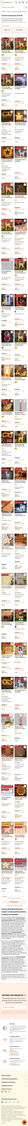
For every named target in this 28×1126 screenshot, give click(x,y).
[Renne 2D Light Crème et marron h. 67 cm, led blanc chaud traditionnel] (7, 225)
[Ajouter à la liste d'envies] (12, 39)
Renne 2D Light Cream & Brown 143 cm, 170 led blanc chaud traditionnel (7, 51)
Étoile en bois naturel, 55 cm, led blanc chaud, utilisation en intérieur (7, 547)
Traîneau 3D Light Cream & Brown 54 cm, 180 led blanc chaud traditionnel (7, 413)
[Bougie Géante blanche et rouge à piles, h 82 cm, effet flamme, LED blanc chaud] (20, 405)
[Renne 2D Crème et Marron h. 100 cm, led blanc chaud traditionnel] (7, 189)
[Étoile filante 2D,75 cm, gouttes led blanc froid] (20, 80)
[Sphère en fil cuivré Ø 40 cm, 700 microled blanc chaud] (20, 751)
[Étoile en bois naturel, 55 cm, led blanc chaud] (7, 540)
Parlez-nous (14, 1054)
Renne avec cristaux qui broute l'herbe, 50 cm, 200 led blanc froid (20, 514)
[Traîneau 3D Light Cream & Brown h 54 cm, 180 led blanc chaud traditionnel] (7, 405)
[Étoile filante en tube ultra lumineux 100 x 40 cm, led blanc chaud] (7, 116)
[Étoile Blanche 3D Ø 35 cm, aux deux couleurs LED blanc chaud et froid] (20, 116)
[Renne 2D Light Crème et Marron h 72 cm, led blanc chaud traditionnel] (20, 43)
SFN (19, 178)
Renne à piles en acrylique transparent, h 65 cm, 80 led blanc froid (7, 798)
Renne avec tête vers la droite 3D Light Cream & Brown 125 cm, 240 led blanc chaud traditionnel (7, 308)
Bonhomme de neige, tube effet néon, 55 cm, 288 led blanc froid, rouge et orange (7, 344)
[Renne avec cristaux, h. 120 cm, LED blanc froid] (7, 473)
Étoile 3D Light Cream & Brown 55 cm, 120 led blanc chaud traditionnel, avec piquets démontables (7, 835)
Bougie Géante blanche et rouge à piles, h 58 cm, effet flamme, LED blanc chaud (20, 727)
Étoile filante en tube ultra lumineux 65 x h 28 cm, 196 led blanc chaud (7, 691)
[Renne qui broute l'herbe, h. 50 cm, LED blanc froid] (20, 507)
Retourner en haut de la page (14, 905)
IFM (19, 638)
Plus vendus (19, 30)
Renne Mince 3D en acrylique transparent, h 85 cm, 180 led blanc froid (20, 160)
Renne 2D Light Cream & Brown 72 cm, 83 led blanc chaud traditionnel (20, 51)
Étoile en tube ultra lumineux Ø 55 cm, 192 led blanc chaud (20, 587)
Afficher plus (14, 902)
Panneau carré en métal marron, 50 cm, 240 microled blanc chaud (7, 514)
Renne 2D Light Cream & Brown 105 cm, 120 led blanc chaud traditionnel (7, 87)
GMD (19, 253)
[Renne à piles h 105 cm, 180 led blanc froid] (7, 264)
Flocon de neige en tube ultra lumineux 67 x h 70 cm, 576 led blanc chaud (7, 587)
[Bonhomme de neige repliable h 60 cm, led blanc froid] (20, 648)
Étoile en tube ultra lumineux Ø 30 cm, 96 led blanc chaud (7, 160)
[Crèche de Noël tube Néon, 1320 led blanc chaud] (20, 189)
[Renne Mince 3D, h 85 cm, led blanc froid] (20, 152)
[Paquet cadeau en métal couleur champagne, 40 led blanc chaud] (7, 648)
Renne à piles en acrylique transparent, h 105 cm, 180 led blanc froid (7, 272)
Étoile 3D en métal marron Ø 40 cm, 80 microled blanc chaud (20, 547)
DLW (6, 394)
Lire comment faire (14, 1064)
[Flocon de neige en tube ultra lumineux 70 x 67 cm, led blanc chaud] (7, 579)
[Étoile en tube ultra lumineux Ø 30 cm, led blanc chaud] (7, 152)
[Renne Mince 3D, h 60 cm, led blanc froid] (20, 683)
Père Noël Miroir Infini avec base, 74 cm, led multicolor (20, 623)
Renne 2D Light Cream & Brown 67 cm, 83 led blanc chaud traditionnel (7, 232)
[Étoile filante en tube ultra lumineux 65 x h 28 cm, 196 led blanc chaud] (7, 683)
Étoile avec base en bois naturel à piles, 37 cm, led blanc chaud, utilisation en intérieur (20, 481)
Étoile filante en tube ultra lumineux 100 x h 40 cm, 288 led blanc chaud (7, 123)
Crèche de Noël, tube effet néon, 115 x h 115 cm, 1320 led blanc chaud (20, 196)
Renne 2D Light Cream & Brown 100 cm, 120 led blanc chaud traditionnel (7, 196)
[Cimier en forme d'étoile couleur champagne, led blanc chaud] (7, 719)
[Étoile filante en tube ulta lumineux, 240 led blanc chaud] (7, 437)
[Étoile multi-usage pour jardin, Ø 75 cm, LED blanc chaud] (20, 225)
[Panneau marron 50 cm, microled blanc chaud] (7, 507)
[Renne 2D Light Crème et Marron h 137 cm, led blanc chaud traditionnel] (20, 264)
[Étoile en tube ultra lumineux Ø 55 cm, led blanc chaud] (20, 579)
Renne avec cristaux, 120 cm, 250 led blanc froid (7, 481)
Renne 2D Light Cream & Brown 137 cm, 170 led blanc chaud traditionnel (20, 272)
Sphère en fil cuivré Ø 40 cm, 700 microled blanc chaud (20, 759)
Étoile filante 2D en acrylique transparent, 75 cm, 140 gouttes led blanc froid (20, 87)
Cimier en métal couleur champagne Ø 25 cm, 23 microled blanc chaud (6, 727)
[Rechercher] (26, 7)
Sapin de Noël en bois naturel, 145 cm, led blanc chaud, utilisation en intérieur (7, 378)
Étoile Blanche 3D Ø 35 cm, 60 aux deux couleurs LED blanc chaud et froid (20, 123)
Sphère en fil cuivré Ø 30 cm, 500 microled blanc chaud (20, 798)
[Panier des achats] (23, 2)
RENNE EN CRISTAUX (5, 495)
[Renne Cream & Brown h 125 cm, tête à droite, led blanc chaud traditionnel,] (7, 300)
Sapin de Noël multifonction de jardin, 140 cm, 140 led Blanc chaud (20, 872)
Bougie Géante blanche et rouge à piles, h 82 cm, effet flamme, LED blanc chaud (20, 413)
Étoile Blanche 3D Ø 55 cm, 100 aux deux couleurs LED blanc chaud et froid (7, 872)
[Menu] (27, 2)
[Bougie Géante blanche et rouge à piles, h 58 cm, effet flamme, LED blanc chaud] (20, 719)
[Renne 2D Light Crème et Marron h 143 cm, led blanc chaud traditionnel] (7, 43)
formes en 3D (5, 945)
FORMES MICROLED (5, 528)
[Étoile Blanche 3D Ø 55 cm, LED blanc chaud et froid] (7, 864)
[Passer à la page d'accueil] (6, 2)
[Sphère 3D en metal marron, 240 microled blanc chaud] (7, 751)
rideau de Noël (10, 977)
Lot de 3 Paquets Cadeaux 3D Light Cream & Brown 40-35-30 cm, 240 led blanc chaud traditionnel (20, 835)
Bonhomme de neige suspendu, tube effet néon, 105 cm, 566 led (20, 308)
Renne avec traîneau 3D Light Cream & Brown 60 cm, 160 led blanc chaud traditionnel (20, 378)
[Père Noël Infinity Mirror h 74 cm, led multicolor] (20, 615)
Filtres (6, 30)
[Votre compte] (20, 2)
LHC (6, 69)
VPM (6, 672)
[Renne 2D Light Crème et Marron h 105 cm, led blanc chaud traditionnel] (7, 80)
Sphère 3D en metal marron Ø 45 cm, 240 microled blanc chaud (7, 759)
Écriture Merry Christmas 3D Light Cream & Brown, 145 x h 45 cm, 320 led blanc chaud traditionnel (7, 623)
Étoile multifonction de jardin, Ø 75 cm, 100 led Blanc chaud (20, 232)
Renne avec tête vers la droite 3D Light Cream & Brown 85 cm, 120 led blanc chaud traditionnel (19, 445)
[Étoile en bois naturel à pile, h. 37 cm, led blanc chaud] (20, 473)
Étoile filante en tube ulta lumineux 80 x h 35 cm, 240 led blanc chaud (7, 445)
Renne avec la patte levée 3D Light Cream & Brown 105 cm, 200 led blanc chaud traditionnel (20, 344)
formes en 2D (7, 941)
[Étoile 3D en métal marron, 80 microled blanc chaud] (20, 540)
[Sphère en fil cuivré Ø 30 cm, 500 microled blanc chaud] (20, 790)
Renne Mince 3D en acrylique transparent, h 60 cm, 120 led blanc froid (20, 691)
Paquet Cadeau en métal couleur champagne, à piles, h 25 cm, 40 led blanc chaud (7, 656)
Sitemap (3, 1122)
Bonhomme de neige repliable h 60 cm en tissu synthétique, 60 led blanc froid (20, 656)
